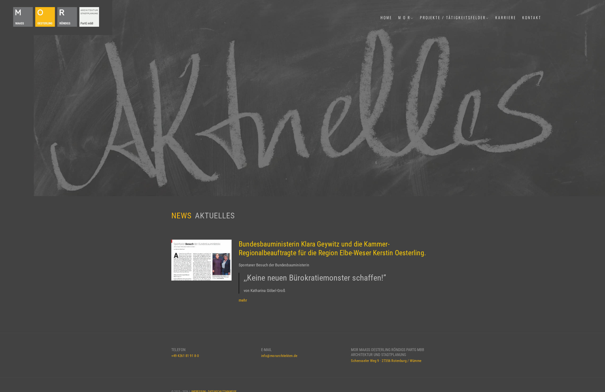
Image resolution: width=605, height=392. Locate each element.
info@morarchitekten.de (279, 356)
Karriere (505, 17)
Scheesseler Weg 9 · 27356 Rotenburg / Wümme (386, 361)
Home (386, 17)
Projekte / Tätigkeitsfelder (453, 17)
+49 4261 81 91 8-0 (185, 356)
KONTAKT (531, 17)
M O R (404, 17)
